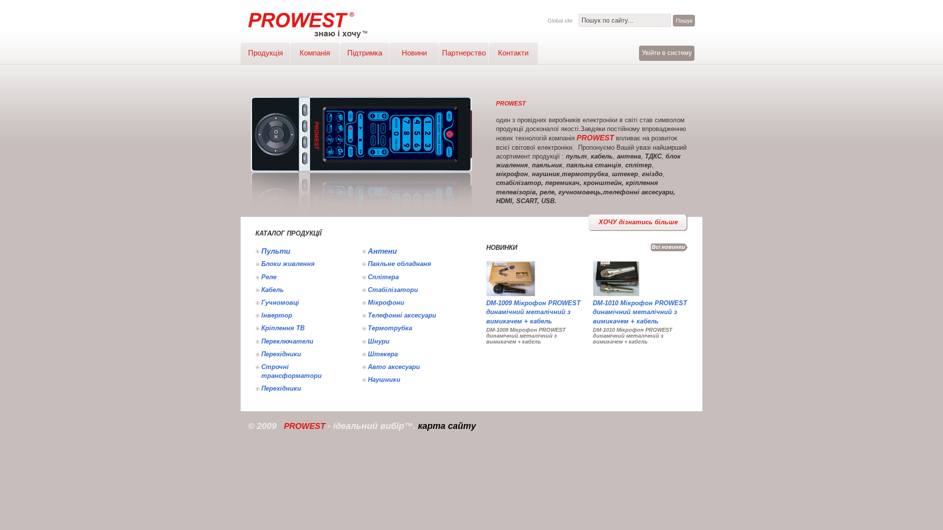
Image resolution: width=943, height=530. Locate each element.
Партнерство (464, 53)
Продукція (265, 53)
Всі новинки (668, 247)
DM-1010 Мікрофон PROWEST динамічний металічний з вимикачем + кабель (640, 311)
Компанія (315, 53)
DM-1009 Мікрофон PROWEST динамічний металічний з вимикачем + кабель (533, 311)
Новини (414, 53)
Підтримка (364, 53)
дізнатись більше (638, 222)
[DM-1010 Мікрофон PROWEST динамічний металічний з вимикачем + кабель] (616, 296)
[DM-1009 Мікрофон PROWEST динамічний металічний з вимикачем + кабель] (510, 296)
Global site (560, 21)
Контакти (513, 53)
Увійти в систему (667, 52)
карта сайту (447, 426)
